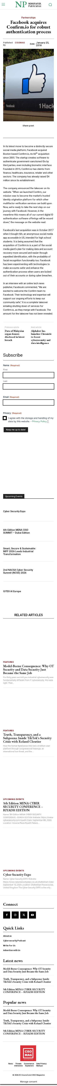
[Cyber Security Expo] (46, 513)
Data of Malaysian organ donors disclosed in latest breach (15, 335)
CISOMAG (20, 42)
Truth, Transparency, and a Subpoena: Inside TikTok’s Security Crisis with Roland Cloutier (27, 739)
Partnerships (28, 17)
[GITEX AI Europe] (46, 593)
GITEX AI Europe (12, 593)
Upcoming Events (13, 801)
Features (8, 664)
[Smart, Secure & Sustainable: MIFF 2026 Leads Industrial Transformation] (46, 553)
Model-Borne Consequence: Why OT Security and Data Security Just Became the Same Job (28, 671)
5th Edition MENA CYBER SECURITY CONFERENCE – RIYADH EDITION (23, 808)
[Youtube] (32, 916)
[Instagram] (15, 916)
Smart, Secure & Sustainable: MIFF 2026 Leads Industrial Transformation (19, 553)
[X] (23, 916)
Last (5, 381)
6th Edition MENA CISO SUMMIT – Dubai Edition (16, 533)
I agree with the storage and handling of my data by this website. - (31, 421)
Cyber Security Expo (14, 513)
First (5, 369)
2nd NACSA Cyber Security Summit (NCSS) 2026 (18, 573)
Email (11, 398)
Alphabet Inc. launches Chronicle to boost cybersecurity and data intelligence (41, 337)
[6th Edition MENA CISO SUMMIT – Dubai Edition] (46, 533)
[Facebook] (6, 916)
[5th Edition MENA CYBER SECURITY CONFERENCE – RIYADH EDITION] (28, 780)
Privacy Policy (39, 423)
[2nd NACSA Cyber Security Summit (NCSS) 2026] (46, 573)
